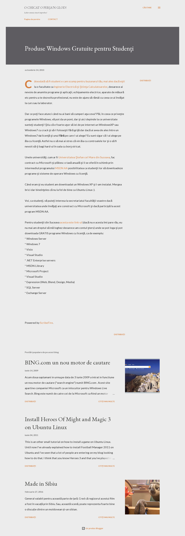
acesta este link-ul (71, 222)
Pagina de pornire (32, 19)
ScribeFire (46, 322)
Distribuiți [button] (145, 80)
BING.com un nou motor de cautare (67, 362)
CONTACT (53, 19)
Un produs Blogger (94, 528)
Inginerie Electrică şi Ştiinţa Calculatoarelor (81, 86)
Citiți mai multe (106, 401)
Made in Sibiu (41, 483)
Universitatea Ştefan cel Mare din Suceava (84, 157)
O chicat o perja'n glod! (45, 7)
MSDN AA (61, 168)
